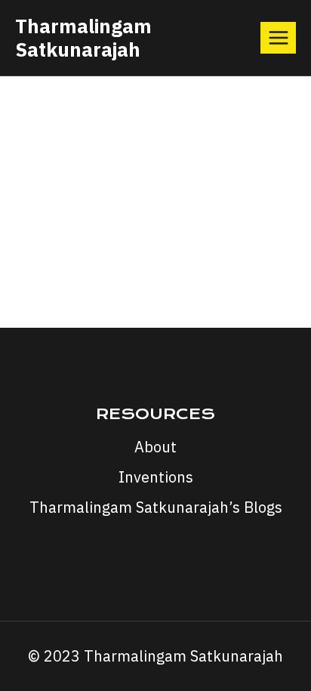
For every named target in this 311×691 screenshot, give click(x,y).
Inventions (156, 477)
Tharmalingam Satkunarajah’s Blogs (155, 507)
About (155, 447)
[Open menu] (278, 37)
